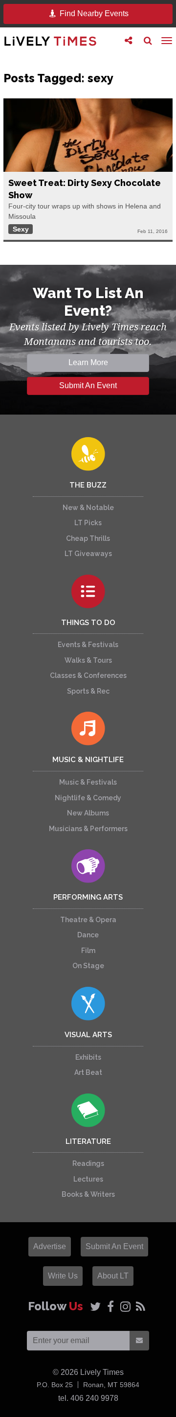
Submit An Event (88, 385)
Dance (88, 935)
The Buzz (88, 485)
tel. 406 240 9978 (88, 1398)
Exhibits (88, 1057)
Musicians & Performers (88, 829)
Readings (88, 1163)
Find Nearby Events (93, 13)
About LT (113, 1276)
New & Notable (88, 507)
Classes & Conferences (88, 675)
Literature (88, 1141)
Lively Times (50, 40)
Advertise (49, 1246)
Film (88, 950)
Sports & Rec (88, 691)
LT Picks (88, 523)
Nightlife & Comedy (88, 798)
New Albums (88, 813)
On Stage (88, 966)
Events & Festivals (88, 645)
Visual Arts (88, 1034)
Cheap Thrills (88, 538)
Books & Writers (88, 1194)
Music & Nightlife (88, 759)
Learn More (88, 362)
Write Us (63, 1276)
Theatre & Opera (88, 920)
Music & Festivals (88, 782)
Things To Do (88, 622)
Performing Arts (88, 897)
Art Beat (88, 1072)
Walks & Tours (88, 660)
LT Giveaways (88, 554)
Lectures (88, 1179)
